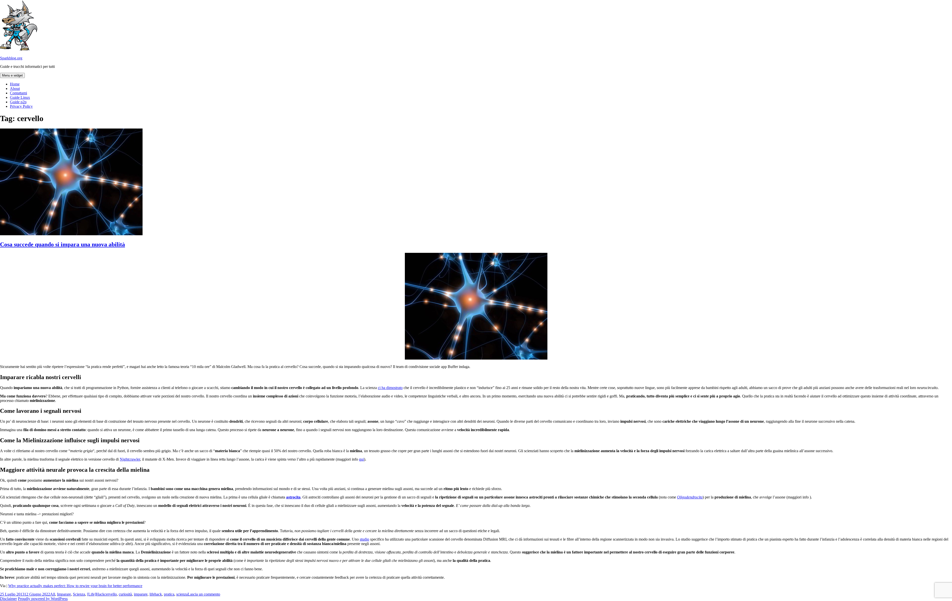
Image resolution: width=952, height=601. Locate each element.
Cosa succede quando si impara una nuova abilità (62, 244)
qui (361, 459)
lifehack (155, 594)
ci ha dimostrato (390, 388)
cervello (110, 594)
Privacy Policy (21, 106)
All (52, 594)
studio (364, 539)
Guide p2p (18, 102)
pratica (169, 594)
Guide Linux (20, 97)
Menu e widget (12, 75)
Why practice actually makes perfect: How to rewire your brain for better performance (75, 586)
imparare (141, 594)
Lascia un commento (204, 594)
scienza (182, 594)
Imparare (64, 594)
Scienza (79, 594)
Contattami (18, 93)
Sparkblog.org (11, 58)
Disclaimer (8, 599)
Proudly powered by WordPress (43, 599)
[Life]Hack (95, 594)
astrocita (293, 497)
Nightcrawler (130, 459)
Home (15, 84)
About (15, 88)
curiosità (125, 594)
